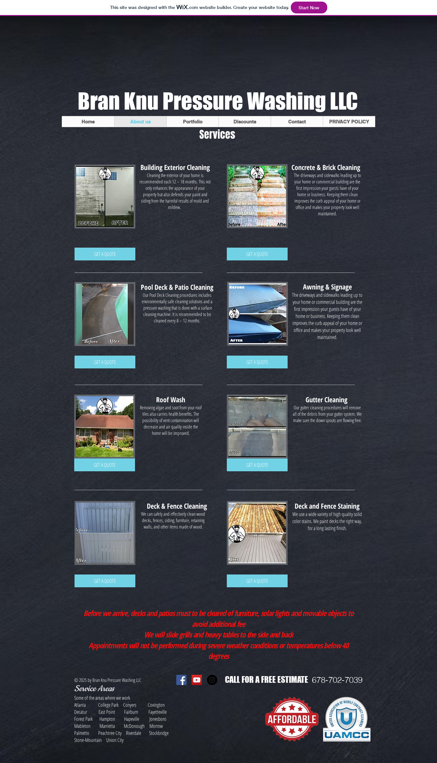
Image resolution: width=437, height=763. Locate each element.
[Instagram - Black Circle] (212, 680)
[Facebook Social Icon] (181, 680)
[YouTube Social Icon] (197, 680)
